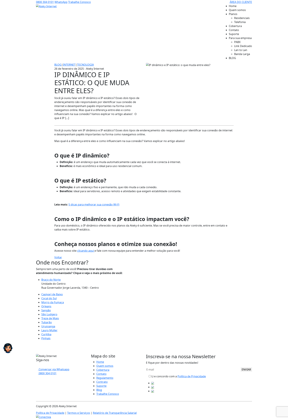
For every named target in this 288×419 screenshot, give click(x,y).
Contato (234, 30)
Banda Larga (242, 54)
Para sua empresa (240, 38)
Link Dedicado (243, 46)
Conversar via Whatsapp (53, 369)
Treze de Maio (50, 318)
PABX (237, 42)
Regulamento (104, 378)
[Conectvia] (43, 417)
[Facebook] (37, 365)
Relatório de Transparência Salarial (115, 413)
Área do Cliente (241, 2)
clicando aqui (85, 250)
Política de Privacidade (192, 376)
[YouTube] (42, 365)
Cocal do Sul (49, 298)
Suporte (234, 34)
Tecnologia (85, 64)
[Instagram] (40, 365)
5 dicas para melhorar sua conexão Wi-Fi (93, 204)
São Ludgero (49, 314)
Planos (233, 14)
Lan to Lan (240, 50)
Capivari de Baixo (52, 294)
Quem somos (237, 10)
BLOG (232, 58)
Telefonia (240, 22)
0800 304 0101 (45, 2)
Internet (69, 64)
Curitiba (46, 334)
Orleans (46, 306)
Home (232, 6)
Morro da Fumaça (52, 302)
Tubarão (46, 322)
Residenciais (242, 18)
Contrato (102, 382)
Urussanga (48, 326)
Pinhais (45, 338)
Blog (58, 64)
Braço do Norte (51, 280)
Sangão (46, 310)
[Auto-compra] (8, 348)
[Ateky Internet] (46, 6)
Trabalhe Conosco (79, 2)
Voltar (58, 257)
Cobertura (235, 26)
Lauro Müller (49, 330)
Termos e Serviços (78, 413)
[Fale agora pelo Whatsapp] (1, 348)
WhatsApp (61, 2)
